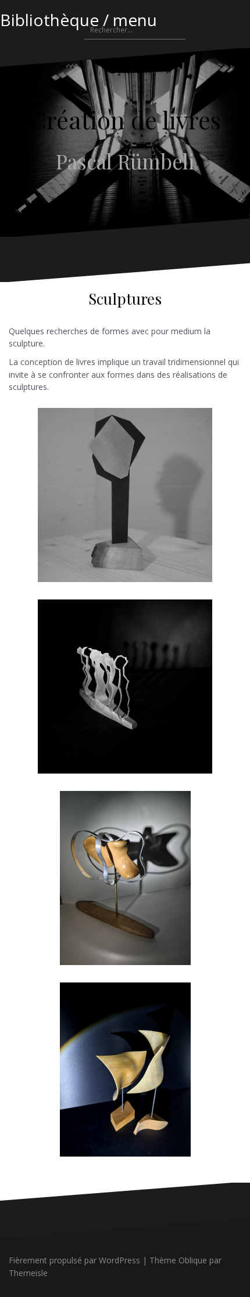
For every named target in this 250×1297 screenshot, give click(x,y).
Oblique (192, 1260)
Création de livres (125, 119)
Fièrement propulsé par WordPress (74, 1260)
